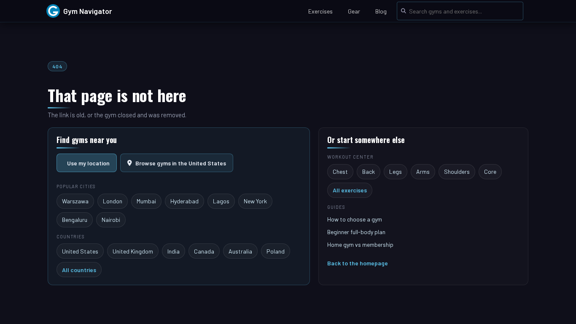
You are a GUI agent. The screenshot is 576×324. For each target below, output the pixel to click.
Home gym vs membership (360, 244)
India (173, 251)
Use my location (88, 163)
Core (490, 171)
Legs (395, 171)
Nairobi (111, 219)
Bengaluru (74, 219)
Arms (423, 171)
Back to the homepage (357, 263)
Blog (381, 11)
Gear (354, 11)
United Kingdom (133, 251)
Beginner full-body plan (356, 231)
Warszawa (75, 201)
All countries (79, 269)
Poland (275, 251)
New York (255, 201)
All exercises (350, 190)
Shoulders (457, 171)
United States (80, 251)
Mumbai (146, 201)
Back (368, 171)
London (112, 201)
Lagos (221, 201)
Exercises (320, 11)
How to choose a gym (354, 219)
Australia (240, 251)
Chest (340, 171)
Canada (204, 251)
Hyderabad (184, 201)
